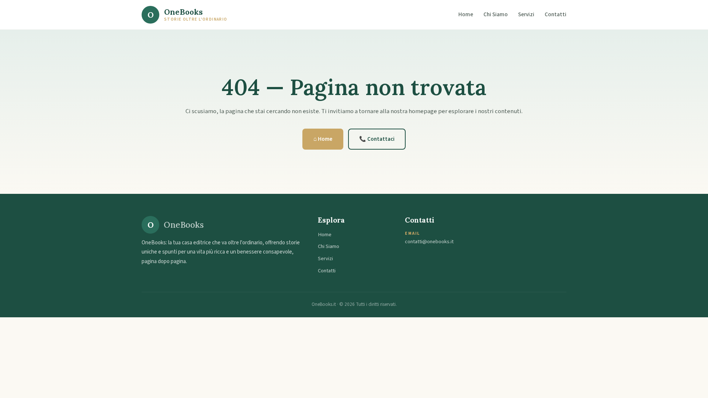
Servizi (526, 14)
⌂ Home (322, 139)
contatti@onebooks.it (429, 241)
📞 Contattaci (377, 139)
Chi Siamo (495, 14)
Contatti (555, 14)
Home (465, 14)
